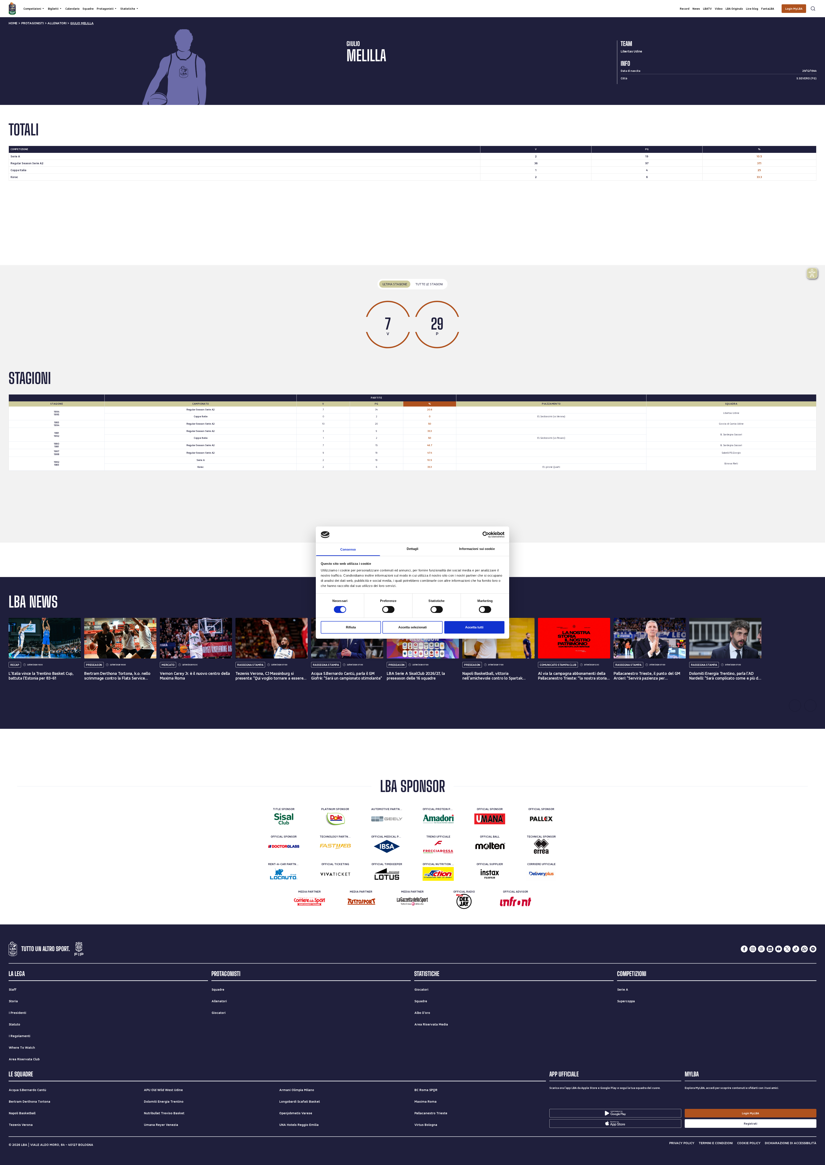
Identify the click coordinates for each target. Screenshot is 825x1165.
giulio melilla (81, 23)
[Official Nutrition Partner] (438, 873)
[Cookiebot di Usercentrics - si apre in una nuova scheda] (485, 534)
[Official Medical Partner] (386, 846)
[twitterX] (787, 949)
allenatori (56, 23)
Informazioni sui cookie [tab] (477, 549)
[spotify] (813, 949)
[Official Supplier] (489, 873)
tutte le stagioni (429, 284)
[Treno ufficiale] (438, 846)
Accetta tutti (474, 627)
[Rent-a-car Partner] (283, 873)
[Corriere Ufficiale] (541, 873)
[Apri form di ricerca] (813, 8)
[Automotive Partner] (386, 818)
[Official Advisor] (515, 901)
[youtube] (778, 949)
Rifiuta (351, 627)
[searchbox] (412, 5)
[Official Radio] (464, 901)
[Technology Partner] (335, 846)
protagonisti (32, 23)
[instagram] (752, 949)
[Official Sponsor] (489, 818)
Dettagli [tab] (413, 549)
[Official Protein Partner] (438, 818)
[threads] (761, 949)
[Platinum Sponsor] (335, 818)
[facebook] (744, 949)
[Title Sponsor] (283, 818)
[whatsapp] (804, 949)
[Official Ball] (489, 846)
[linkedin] (770, 949)
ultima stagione (394, 284)
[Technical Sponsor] (541, 846)
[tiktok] (795, 949)
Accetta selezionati (412, 627)
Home (13, 23)
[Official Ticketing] (335, 873)
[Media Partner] (309, 901)
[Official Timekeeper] (386, 873)
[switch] (388, 609)
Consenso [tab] (348, 549)
